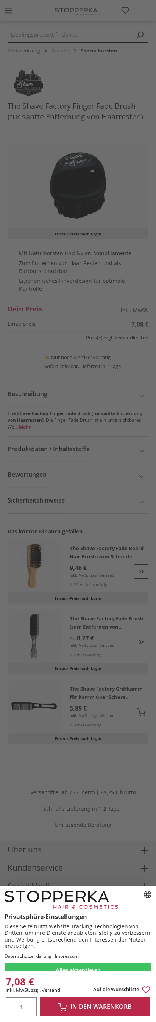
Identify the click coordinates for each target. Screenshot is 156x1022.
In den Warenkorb (101, 1006)
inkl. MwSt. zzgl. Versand (33, 990)
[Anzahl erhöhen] (31, 1006)
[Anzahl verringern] (11, 1006)
